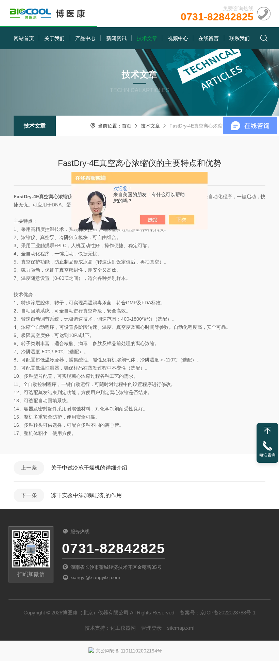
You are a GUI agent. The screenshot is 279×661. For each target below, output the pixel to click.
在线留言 (208, 38)
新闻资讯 (116, 38)
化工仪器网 (123, 628)
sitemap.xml (180, 628)
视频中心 (178, 38)
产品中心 (85, 38)
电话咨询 (267, 455)
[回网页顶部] (267, 430)
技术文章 (147, 38)
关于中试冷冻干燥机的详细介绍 (89, 468)
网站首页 (24, 38)
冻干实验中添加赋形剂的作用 (86, 495)
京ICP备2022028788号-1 (228, 612)
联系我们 (239, 38)
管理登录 (151, 628)
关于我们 (54, 38)
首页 (126, 126)
